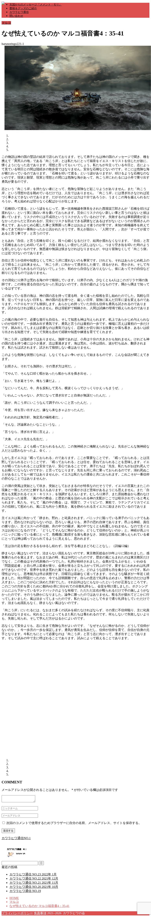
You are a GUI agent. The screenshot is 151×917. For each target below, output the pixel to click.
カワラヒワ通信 (19, 12)
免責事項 (40, 913)
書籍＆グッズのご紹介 (23, 8)
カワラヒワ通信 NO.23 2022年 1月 (33, 874)
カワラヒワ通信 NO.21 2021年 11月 (33, 882)
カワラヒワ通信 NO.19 (25, 891)
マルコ (6, 22)
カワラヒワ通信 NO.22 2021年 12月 (33, 878)
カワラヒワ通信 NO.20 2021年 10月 (33, 886)
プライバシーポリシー (17, 913)
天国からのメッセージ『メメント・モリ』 (35, 4)
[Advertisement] (35, 671)
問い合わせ (16, 15)
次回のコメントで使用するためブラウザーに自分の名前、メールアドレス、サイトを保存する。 (74, 823)
